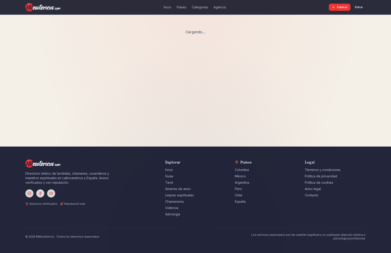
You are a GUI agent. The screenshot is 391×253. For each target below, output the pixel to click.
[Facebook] (40, 193)
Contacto (311, 195)
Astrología (172, 214)
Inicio (167, 7)
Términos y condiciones (323, 170)
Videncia (171, 208)
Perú (238, 189)
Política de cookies (319, 182)
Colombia (242, 170)
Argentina (242, 182)
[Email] (51, 193)
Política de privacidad (321, 176)
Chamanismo (174, 201)
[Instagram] (29, 193)
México (240, 176)
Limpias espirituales (179, 195)
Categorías (200, 7)
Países (181, 7)
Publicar (342, 7)
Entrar (359, 7)
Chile (238, 195)
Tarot (169, 182)
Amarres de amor (178, 189)
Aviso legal (313, 189)
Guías (169, 176)
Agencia (220, 7)
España (240, 201)
